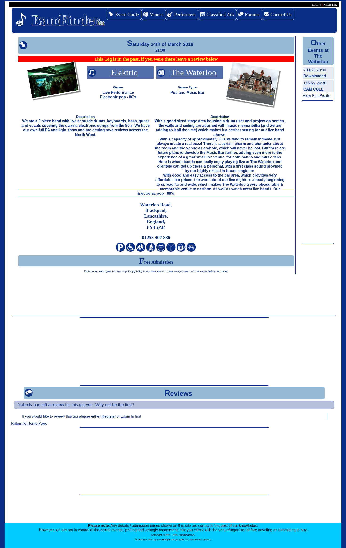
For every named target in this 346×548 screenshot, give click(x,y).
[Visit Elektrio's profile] (53, 81)
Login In (127, 416)
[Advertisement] (318, 172)
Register (108, 416)
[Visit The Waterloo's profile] (253, 85)
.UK (68, 20)
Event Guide (127, 14)
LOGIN (316, 4)
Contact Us (281, 14)
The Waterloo (193, 72)
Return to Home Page (29, 423)
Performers (185, 14)
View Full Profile (316, 96)
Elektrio (124, 72)
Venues (156, 14)
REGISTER (330, 4)
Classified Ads (220, 14)
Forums (252, 14)
